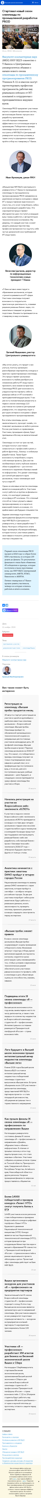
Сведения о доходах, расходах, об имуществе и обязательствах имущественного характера (17, 1462)
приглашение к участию (11, 644)
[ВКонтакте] (3, 605)
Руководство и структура (10, 1437)
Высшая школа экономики (14, 2)
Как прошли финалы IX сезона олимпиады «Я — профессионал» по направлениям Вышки (18, 1123)
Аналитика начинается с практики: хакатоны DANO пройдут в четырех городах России (19, 872)
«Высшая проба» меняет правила (18, 932)
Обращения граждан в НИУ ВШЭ (13, 1452)
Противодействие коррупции (12, 1458)
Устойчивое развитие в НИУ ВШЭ (13, 1440)
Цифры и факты (7, 1434)
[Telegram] (6, 605)
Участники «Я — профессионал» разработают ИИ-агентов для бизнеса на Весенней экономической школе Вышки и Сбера (19, 1354)
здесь (14, 1479)
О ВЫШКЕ (6, 1431)
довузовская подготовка (11, 648)
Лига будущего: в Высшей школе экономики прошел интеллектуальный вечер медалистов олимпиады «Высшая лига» (19, 1056)
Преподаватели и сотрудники (12, 1443)
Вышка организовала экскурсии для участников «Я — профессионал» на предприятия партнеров (20, 1285)
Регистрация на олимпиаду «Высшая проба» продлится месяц (19, 707)
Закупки (4, 1449)
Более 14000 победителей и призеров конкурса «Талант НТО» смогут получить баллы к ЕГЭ (19, 1203)
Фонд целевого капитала (10, 1455)
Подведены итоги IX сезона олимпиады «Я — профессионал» (18, 999)
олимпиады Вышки (29, 648)
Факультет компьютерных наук (19, 56)
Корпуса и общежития (9, 1446)
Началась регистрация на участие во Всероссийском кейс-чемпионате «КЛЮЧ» (19, 804)
